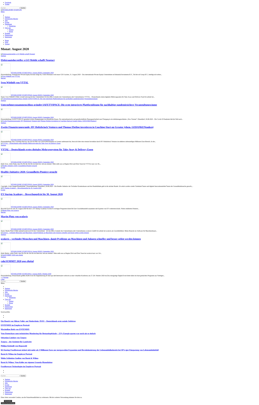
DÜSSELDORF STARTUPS (20, 73)
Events (7, 22)
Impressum (8, 37)
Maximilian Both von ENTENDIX (15, 329)
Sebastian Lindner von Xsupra (13, 338)
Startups (7, 17)
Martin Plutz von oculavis (14, 216)
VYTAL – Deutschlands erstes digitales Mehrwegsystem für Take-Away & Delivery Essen (47, 149)
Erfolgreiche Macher (11, 19)
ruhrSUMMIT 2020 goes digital (17, 261)
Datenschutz (9, 35)
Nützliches (12, 26)
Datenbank (8, 24)
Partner (11, 30)
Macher (3, 78)
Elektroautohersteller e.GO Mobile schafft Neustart (28, 60)
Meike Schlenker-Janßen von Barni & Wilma (19, 358)
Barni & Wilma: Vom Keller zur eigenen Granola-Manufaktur (27, 362)
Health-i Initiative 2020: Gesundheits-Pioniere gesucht (29, 172)
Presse (11, 31)
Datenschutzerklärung (8, 403)
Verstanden (8, 401)
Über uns (8, 28)
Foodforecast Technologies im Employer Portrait (21, 366)
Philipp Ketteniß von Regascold (14, 346)
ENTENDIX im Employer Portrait (15, 325)
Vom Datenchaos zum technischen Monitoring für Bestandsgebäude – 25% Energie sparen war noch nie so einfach (48, 333)
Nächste (5, 277)
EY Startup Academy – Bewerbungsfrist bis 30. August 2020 (32, 194)
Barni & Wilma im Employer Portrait (16, 354)
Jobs (6, 20)
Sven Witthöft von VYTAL (14, 82)
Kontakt (7, 33)
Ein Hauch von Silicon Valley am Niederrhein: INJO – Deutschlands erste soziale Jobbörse (38, 321)
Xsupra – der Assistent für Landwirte (16, 342)
